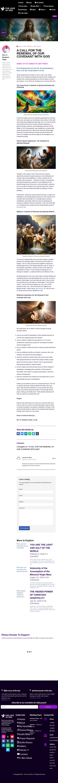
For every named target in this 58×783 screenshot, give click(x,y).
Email (21, 495)
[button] (18, 433)
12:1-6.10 (52, 584)
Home (21, 2)
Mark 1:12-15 (38, 70)
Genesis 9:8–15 (32, 68)
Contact (53, 9)
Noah (45, 122)
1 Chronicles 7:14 (38, 203)
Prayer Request (49, 6)
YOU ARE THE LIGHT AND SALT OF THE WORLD (41, 547)
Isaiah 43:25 (21, 288)
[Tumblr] (8, 741)
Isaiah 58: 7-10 (36, 561)
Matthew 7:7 (6, 700)
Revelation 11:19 (45, 584)
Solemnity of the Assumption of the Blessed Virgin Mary (41, 571)
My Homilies (40, 2)
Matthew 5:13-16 (38, 562)
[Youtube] (12, 737)
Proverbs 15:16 (35, 698)
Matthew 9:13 (37, 290)
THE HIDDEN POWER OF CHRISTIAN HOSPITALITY (41, 594)
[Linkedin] (3, 745)
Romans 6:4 (42, 265)
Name (21, 489)
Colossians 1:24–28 (43, 609)
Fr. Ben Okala (24, 13)
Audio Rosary (23, 9)
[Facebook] (3, 741)
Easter (34, 199)
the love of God (21, 207)
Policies (43, 9)
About (30, 2)
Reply (54, 458)
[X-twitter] (8, 737)
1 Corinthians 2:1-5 (49, 561)
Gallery (34, 9)
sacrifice (40, 288)
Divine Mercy (23, 6)
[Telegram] (8, 750)
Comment (22, 508)
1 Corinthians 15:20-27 (42, 586)
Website (21, 501)
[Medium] (12, 745)
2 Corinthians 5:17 (47, 272)
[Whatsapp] (8, 745)
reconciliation (47, 340)
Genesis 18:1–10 (48, 608)
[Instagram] (3, 737)
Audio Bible (35, 6)
